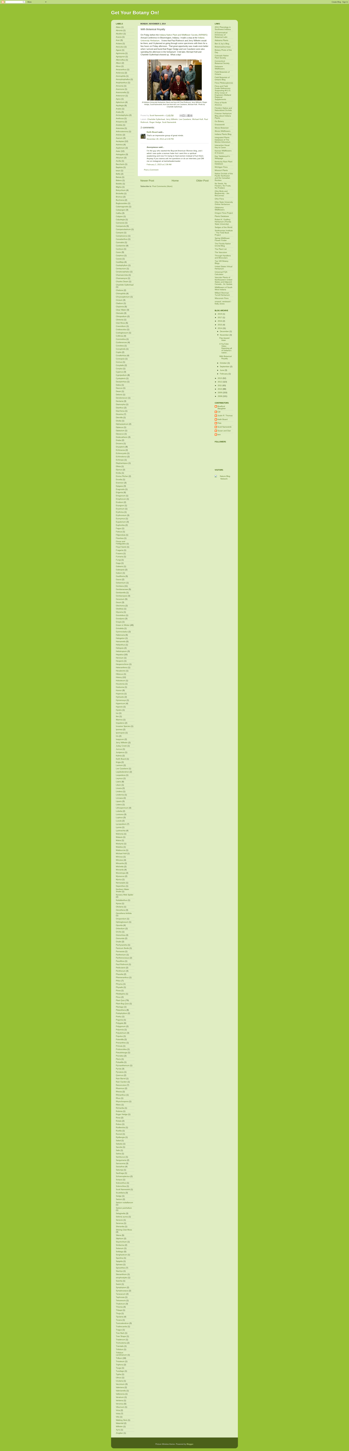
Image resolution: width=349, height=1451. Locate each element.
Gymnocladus (122, 632)
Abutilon (119, 34)
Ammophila (121, 76)
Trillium (119, 1358)
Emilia (118, 473)
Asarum (119, 138)
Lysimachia (120, 831)
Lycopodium (121, 824)
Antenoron (120, 96)
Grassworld (220, 125)
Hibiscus (119, 674)
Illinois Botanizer (222, 128)
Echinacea (120, 450)
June (222, 370)
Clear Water (121, 310)
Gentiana (120, 586)
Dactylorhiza (121, 382)
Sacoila (119, 1147)
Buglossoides (121, 203)
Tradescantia (121, 1327)
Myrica (119, 880)
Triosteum (120, 1361)
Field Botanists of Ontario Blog (222, 78)
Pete (219, 423)
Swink (118, 1284)
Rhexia (119, 1092)
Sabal (118, 1141)
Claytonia (120, 307)
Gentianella (121, 593)
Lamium (119, 765)
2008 (220, 396)
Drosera (119, 444)
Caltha (118, 213)
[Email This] (181, 115)
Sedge (118, 1196)
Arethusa (120, 118)
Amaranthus (121, 70)
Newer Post (147, 180)
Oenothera (120, 910)
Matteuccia (120, 850)
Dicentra (119, 414)
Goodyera (120, 619)
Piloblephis (120, 994)
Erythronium (121, 515)
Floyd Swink (121, 547)
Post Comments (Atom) (162, 186)
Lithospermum (122, 808)
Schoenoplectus (123, 1176)
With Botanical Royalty (225, 357)
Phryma (119, 984)
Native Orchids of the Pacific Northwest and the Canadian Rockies (224, 177)
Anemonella (121, 92)
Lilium (118, 785)
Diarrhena (120, 411)
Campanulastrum (123, 229)
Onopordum (121, 919)
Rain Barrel (121, 1079)
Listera (119, 805)
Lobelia (119, 811)
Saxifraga (120, 1173)
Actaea (119, 44)
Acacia (119, 37)
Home (175, 180)
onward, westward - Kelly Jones (223, 303)
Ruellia (119, 1131)
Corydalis (120, 365)
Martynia (119, 844)
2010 (220, 389)
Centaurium (121, 269)
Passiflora (120, 961)
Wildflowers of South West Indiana (223, 288)
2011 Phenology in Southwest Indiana (223, 28)
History (119, 677)
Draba (118, 440)
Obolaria (119, 907)
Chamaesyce (121, 278)
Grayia (119, 622)
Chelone (119, 290)
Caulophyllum (122, 265)
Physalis (119, 987)
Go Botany (219, 121)
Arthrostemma (122, 132)
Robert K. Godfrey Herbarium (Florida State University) (223, 222)
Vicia (118, 1410)
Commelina (121, 339)
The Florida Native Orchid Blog (223, 245)
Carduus (119, 249)
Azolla (118, 161)
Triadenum (120, 1340)
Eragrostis (120, 489)
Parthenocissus (122, 958)
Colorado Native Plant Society (222, 57)
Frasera (119, 553)
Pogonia (119, 1020)
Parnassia (120, 951)
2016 (220, 321)
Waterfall (119, 1423)
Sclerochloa (121, 1186)
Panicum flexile (122, 948)
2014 (220, 328)
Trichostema (121, 1343)
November (224, 335)
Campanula (121, 226)
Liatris (118, 782)
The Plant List (221, 249)
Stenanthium (121, 1274)
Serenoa (119, 1223)
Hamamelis (121, 641)
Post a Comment (151, 170)
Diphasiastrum (122, 424)
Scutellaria (120, 1193)
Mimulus (119, 860)
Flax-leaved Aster (224, 339)
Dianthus (120, 408)
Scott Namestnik (169, 122)
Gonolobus (120, 615)
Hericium (120, 658)
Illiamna (119, 720)
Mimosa (119, 857)
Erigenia (119, 492)
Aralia (118, 112)
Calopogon (120, 210)
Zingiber (119, 1433)
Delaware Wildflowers (220, 68)
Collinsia (119, 336)
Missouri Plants (221, 170)
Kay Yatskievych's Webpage (222, 157)
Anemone (120, 89)
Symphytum (121, 1287)
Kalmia (119, 756)
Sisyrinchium (121, 1242)
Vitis (117, 1417)
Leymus (119, 778)
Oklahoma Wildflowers (220, 209)
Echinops (120, 460)
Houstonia (120, 684)
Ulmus (118, 1378)
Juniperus (120, 752)
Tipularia (119, 1317)
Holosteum (120, 681)
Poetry (118, 1017)
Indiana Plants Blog (223, 134)
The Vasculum (221, 252)
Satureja (119, 1170)
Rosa (118, 1118)
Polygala (119, 1023)
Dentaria (119, 401)
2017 (220, 317)
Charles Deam (122, 282)
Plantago (120, 1007)
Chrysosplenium (123, 297)
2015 (220, 325)
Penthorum (120, 971)
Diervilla (119, 417)
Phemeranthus (122, 977)
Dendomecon (121, 398)
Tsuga (118, 1368)
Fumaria (119, 557)
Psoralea (120, 1056)
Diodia (118, 421)
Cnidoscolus (121, 329)
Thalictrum (120, 1304)
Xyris (118, 1430)
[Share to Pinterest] (191, 115)
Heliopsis (120, 648)
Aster (118, 151)
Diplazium (120, 431)
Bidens (119, 180)
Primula (119, 1046)
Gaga (118, 563)
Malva (118, 840)
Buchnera (120, 200)
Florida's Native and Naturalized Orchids (223, 109)
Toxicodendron (122, 1323)
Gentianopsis (121, 596)
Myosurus (120, 876)
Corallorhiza (121, 356)
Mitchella (120, 867)
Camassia (120, 223)
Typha (118, 1374)
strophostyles (121, 1278)
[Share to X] (186, 115)
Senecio (119, 1220)
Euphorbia (120, 525)
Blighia (119, 187)
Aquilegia (120, 105)
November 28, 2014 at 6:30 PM (160, 139)
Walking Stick (121, 1420)
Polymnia (120, 1030)
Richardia (120, 1108)
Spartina (119, 1258)
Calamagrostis (122, 207)
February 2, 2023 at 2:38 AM (159, 164)
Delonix (119, 395)
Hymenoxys (121, 700)
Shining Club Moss (124, 1230)
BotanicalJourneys (223, 47)
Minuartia (120, 863)
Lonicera (119, 814)
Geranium (120, 599)
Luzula (119, 821)
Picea (118, 991)
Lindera (119, 791)
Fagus (118, 528)
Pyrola (118, 1069)
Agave (118, 50)
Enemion (120, 483)
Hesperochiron (122, 664)
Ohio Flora (219, 199)
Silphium (119, 1239)
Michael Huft (197, 119)
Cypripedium (121, 375)
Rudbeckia (120, 1127)
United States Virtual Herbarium (223, 268)
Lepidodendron (122, 772)
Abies (118, 27)
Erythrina (120, 512)
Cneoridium (121, 326)
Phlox (118, 981)
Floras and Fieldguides (121, 542)
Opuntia (119, 925)
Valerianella (121, 1391)
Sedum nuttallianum (124, 1203)
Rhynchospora (122, 1101)
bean (118, 171)
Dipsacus (120, 434)
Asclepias (120, 141)
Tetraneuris (121, 1300)
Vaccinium (120, 1384)
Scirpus (119, 1180)
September (225, 367)
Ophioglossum (122, 922)
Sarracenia (120, 1163)
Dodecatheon (121, 437)
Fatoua (119, 532)
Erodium (119, 502)
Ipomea (119, 729)
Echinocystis (121, 453)
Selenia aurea (122, 1217)
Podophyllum (121, 1013)
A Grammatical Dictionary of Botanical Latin (221, 35)
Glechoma (120, 606)
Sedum (119, 1199)
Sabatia (119, 1144)
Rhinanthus (121, 1095)
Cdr (219, 412)
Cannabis (120, 242)
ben (219, 435)
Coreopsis (120, 359)
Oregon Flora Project (224, 213)
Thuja (118, 1313)
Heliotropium (121, 651)
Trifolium (119, 1349)
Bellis (118, 174)
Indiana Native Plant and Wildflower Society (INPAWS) (183, 35)
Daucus (119, 388)
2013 (220, 378)
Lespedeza (120, 775)
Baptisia (119, 167)
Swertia (119, 1281)
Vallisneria (120, 1394)
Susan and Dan (224, 431)
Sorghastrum (121, 1255)
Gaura (118, 579)
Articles (119, 135)
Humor (119, 690)
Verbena (119, 1400)
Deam (118, 391)
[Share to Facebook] (188, 115)
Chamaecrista (122, 275)
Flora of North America (221, 104)
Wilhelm (119, 1427)
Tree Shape (121, 1336)
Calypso (119, 216)
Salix (118, 1150)
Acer (118, 40)
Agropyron (120, 57)
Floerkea (120, 538)
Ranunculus (121, 1085)
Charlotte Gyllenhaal (156, 119)
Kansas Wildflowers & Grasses (223, 152)
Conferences (121, 342)
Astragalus (120, 154)
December (224, 331)
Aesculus (120, 47)
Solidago (119, 1252)
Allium (118, 63)
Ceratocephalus (123, 272)
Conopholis (121, 349)
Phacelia (119, 974)
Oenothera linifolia (124, 913)
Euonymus (120, 519)
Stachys (119, 1271)
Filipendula (120, 535)
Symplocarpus (122, 1291)
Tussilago (120, 1371)
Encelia (119, 479)
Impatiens (120, 723)
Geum (118, 602)
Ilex (117, 716)
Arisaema (120, 122)
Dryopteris (120, 447)
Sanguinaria (121, 1160)
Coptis (118, 352)
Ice (117, 713)
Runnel (119, 1134)
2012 (220, 382)
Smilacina (120, 1245)
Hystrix (119, 710)
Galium (119, 573)
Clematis (119, 313)
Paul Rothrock (122, 964)
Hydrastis (120, 697)
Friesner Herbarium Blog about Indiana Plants (223, 116)
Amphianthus (121, 83)
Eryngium (120, 506)
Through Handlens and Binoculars (223, 257)
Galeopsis (120, 570)
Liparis (119, 801)
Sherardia (120, 1227)
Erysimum (120, 509)
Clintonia (119, 320)
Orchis (118, 932)
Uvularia (119, 1381)
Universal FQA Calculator (221, 273)
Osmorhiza (120, 935)
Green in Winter (123, 625)
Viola (118, 1414)
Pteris (118, 1059)
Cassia (119, 259)
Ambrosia (120, 73)
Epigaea (119, 486)
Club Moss (120, 323)
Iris (117, 736)
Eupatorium (121, 522)
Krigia (118, 762)
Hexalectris (120, 671)
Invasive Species (123, 726)
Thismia (119, 1307)
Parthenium (121, 955)
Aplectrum (120, 102)
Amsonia (119, 86)
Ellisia (118, 466)
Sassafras (120, 1167)
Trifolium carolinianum (121, 1354)
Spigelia (119, 1261)
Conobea (120, 346)
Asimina (119, 145)
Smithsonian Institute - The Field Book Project (224, 233)
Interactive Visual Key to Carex (222, 146)
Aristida (119, 125)
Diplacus (119, 427)
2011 (220, 385)
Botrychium (121, 190)
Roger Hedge (155, 122)
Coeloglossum (122, 333)
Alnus (118, 66)
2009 (220, 393)
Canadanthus (121, 239)
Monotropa (120, 873)
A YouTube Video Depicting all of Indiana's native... (225, 348)
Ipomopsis (120, 733)
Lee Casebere (185, 119)
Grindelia (120, 628)
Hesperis (120, 661)
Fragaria (119, 550)
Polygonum (121, 1026)
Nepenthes (120, 886)
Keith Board (152, 132)
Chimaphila (121, 294)
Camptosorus (121, 236)
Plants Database (222, 216)
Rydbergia (120, 1137)
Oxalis (118, 942)
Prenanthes (121, 1043)
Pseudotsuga (121, 1053)
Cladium (119, 303)
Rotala (118, 1121)
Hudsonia (120, 687)
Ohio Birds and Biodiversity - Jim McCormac (222, 193)
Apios (118, 99)
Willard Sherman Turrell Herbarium (222, 294)
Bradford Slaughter (221, 407)
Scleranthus (121, 1183)
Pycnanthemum (122, 1065)
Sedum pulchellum (124, 1208)
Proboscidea (121, 1049)
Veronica (119, 1404)
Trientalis (120, 1346)
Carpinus (120, 256)
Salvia (118, 1154)
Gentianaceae (122, 589)
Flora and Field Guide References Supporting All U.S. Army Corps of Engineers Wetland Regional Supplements (223, 92)
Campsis (119, 233)
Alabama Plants (221, 40)
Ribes (118, 1105)
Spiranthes (120, 1268)
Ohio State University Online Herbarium (224, 203)
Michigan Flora (221, 167)
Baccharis (120, 164)
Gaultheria (120, 576)
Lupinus (119, 818)
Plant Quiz (120, 1000)
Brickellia (120, 194)
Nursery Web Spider (124, 895)
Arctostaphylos (122, 115)
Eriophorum (121, 499)
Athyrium (120, 158)
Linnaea (119, 798)
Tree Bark (120, 1333)
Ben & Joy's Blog (222, 44)
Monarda (120, 870)
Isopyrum (120, 739)
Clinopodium (121, 316)
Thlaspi (119, 1310)
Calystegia (120, 220)
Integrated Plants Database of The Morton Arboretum (222, 140)
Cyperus (119, 372)
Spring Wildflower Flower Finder (222, 239)
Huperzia (120, 694)
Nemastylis (120, 883)
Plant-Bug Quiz (122, 1004)
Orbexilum (120, 929)
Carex (118, 252)
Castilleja (120, 262)
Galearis (119, 566)
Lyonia (118, 827)
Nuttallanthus (121, 900)
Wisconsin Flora (221, 298)
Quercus (119, 1075)
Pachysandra (121, 945)
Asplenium (120, 148)
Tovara (119, 1320)
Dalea (118, 385)
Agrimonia (120, 53)
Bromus (119, 197)
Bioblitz (119, 184)
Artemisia (120, 128)
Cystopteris (121, 378)
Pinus (118, 997)
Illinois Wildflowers (222, 131)
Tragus (119, 1330)
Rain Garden (121, 1082)
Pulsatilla (120, 1062)
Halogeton (120, 638)
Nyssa (118, 903)
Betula (118, 177)
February (224, 374)
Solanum (120, 1248)
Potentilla (120, 1039)
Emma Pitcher (122, 476)
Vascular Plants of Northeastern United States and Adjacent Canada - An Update (223, 280)
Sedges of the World (223, 227)
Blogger (190, 1444)
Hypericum (120, 703)
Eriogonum (120, 496)
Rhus (118, 1098)
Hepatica (120, 655)
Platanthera (121, 1010)
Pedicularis (120, 968)
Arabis (118, 109)
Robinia (119, 1111)
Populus (119, 1036)
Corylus (119, 369)
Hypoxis (119, 707)
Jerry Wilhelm (172, 119)
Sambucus (120, 1157)
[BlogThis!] (183, 115)
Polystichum (121, 1033)
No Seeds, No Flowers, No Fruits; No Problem (223, 186)
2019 (220, 314)
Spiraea (119, 1265)
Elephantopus (122, 463)
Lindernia (120, 795)
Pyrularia (120, 1072)
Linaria (119, 788)
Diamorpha (120, 404)
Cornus (119, 362)
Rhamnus (120, 1088)
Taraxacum (121, 1294)
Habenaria (120, 635)
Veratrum (120, 1397)
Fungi (118, 560)
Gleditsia (119, 609)
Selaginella (120, 1213)
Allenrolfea (120, 60)
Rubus (118, 1124)
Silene (118, 1235)
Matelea (119, 847)
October (223, 363)
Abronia (119, 30)
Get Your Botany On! (135, 12)
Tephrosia (120, 1297)
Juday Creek (121, 746)
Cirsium (119, 300)
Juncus (119, 749)
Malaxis (119, 837)
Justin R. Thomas (225, 416)
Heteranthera (121, 668)
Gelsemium (121, 583)
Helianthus (120, 645)
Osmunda (120, 938)
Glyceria (119, 612)
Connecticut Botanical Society (222, 62)
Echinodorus (121, 457)
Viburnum (120, 1407)
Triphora (119, 1365)
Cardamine (120, 246)
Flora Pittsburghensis (224, 83)
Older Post (202, 180)
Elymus (119, 470)
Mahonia (119, 834)
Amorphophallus (123, 79)
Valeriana (120, 1387)
